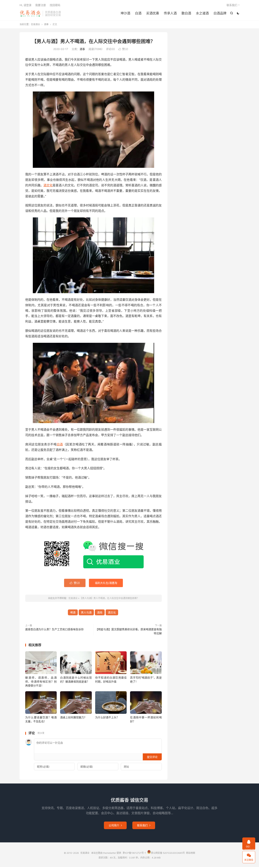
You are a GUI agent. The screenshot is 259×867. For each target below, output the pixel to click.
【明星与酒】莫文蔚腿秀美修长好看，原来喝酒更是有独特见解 (128, 631)
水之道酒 (202, 13)
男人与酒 (86, 612)
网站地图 (190, 852)
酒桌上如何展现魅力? (72, 717)
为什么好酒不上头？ (107, 717)
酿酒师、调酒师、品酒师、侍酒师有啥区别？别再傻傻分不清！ (41, 681)
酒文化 (48, 185)
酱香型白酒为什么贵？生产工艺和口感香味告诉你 (54, 629)
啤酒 (72, 612)
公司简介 (115, 825)
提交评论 (152, 756)
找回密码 (55, 5)
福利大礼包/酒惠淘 (106, 582)
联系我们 (232, 5)
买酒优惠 (152, 13)
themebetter (109, 852)
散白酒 (186, 13)
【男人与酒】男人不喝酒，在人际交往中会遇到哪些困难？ (93, 41)
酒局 (99, 612)
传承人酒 (170, 13)
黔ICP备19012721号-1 (134, 852)
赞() (123, 49)
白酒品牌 (219, 13)
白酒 (138, 13)
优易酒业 (30, 13)
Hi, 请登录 (25, 5)
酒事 (46, 24)
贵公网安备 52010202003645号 (168, 852)
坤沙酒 (125, 13)
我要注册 (40, 5)
